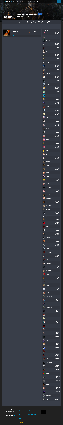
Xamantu (10, 414)
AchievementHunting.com (32, 414)
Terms (20, 421)
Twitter (29, 411)
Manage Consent (21, 418)
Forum (29, 16)
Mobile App (20, 411)
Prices (27, 16)
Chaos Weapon (16, 31)
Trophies (18, 16)
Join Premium (21, 422)
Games (14, 1)
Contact (20, 415)
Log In (59, 1)
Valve (14, 415)
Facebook (29, 413)
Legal (20, 417)
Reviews (31, 1)
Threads (29, 410)
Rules (20, 413)
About (20, 414)
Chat (34, 1)
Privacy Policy (21, 419)
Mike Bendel (11, 412)
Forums (17, 1)
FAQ (19, 410)
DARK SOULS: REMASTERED (27, 14)
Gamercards (22, 1)
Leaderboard (27, 1)
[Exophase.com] (7, 1)
